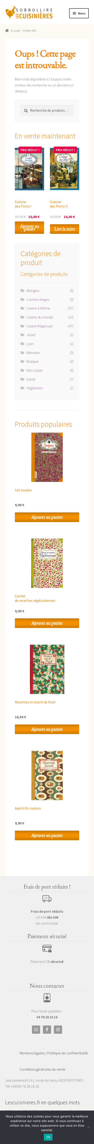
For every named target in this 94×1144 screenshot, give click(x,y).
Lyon (30, 343)
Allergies (32, 290)
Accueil (15, 30)
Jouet (30, 334)
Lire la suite (64, 229)
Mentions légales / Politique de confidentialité (54, 1053)
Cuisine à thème (38, 308)
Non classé (34, 370)
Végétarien (34, 388)
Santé (30, 379)
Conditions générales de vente (42, 1069)
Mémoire (33, 352)
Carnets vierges (37, 299)
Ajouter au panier (29, 227)
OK (48, 1137)
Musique (32, 361)
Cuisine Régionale (39, 326)
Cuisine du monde (39, 317)
